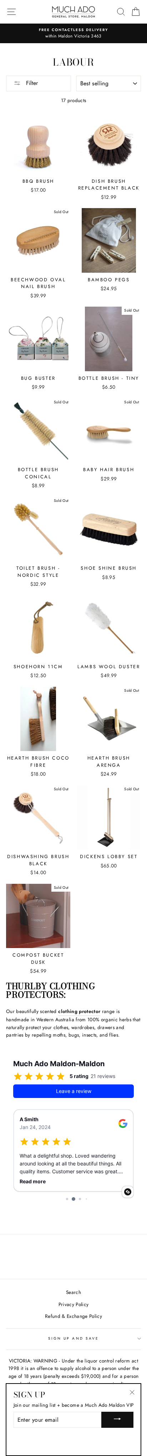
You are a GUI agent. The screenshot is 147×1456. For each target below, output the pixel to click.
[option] (73, 33)
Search (73, 1292)
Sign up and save (73, 1338)
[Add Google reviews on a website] (128, 1192)
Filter (31, 83)
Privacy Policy (74, 1304)
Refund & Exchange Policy (73, 1316)
